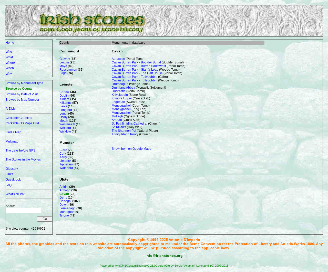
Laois (63, 106)
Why (9, 74)
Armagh (64, 190)
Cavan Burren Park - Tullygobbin (134, 77)
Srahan (117, 120)
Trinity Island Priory (125, 134)
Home (10, 42)
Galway (64, 59)
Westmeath (67, 124)
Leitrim (64, 62)
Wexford (65, 128)
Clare (63, 150)
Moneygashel (121, 105)
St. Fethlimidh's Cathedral (129, 123)
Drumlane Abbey (123, 87)
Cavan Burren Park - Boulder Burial (136, 62)
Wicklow (65, 131)
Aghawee (118, 59)
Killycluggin (120, 95)
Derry (63, 197)
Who (9, 51)
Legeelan (118, 102)
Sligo (63, 73)
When (10, 68)
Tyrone (64, 215)
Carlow (64, 92)
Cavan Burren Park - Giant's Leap (135, 69)
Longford (65, 110)
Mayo (63, 66)
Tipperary (66, 164)
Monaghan (67, 212)
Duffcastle (119, 91)
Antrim (63, 187)
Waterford (66, 168)
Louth (63, 113)
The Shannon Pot (124, 131)
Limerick (65, 161)
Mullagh (117, 116)
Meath (63, 121)
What (9, 57)
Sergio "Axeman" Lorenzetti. (192, 265)
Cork (62, 153)
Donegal (65, 201)
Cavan (64, 194)
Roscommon (68, 69)
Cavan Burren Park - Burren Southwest (139, 66)
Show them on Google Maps (131, 149)
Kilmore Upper (122, 98)
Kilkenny (65, 103)
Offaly (63, 117)
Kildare (64, 99)
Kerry (63, 157)
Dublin (64, 95)
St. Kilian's (119, 127)
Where (10, 62)
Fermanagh (67, 208)
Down (63, 205)
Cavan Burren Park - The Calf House (137, 73)
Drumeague (120, 84)
